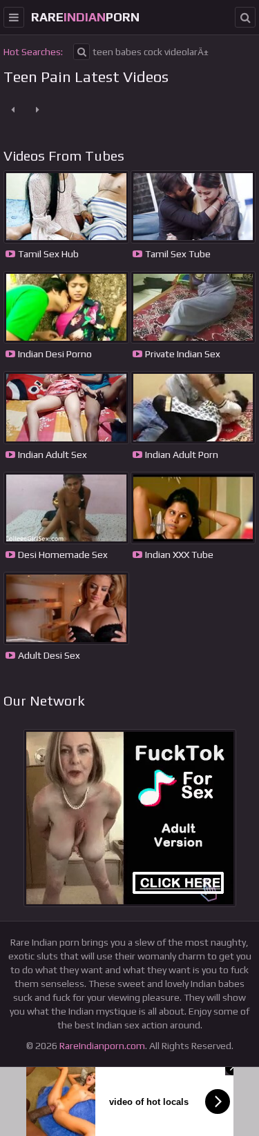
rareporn (85, 17)
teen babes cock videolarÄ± (151, 51)
